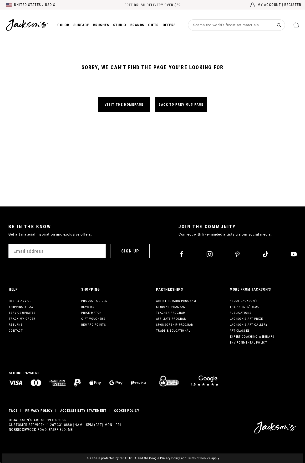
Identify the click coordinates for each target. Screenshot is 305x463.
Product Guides (94, 301)
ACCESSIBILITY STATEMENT (83, 410)
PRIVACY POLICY (39, 410)
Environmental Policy (248, 342)
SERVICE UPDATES (22, 312)
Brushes (101, 25)
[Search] (279, 24)
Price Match (91, 312)
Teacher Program (171, 312)
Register (292, 5)
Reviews (87, 307)
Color (63, 25)
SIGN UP (130, 250)
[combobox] (230, 25)
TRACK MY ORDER (22, 318)
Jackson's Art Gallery (249, 324)
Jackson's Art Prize (246, 318)
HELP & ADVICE (20, 301)
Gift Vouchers (93, 318)
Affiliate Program (171, 318)
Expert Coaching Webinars (252, 336)
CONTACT (16, 330)
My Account (269, 5)
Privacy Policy (170, 458)
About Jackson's (244, 301)
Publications (241, 312)
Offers (169, 25)
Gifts (153, 25)
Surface (81, 25)
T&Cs (13, 410)
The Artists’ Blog (244, 307)
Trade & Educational (173, 330)
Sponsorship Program (175, 324)
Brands (137, 25)
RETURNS (16, 324)
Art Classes (240, 330)
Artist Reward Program (176, 301)
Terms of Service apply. (203, 458)
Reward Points (93, 324)
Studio (119, 25)
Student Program (171, 307)
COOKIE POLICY (126, 410)
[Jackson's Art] (27, 25)
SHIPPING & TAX (21, 307)
